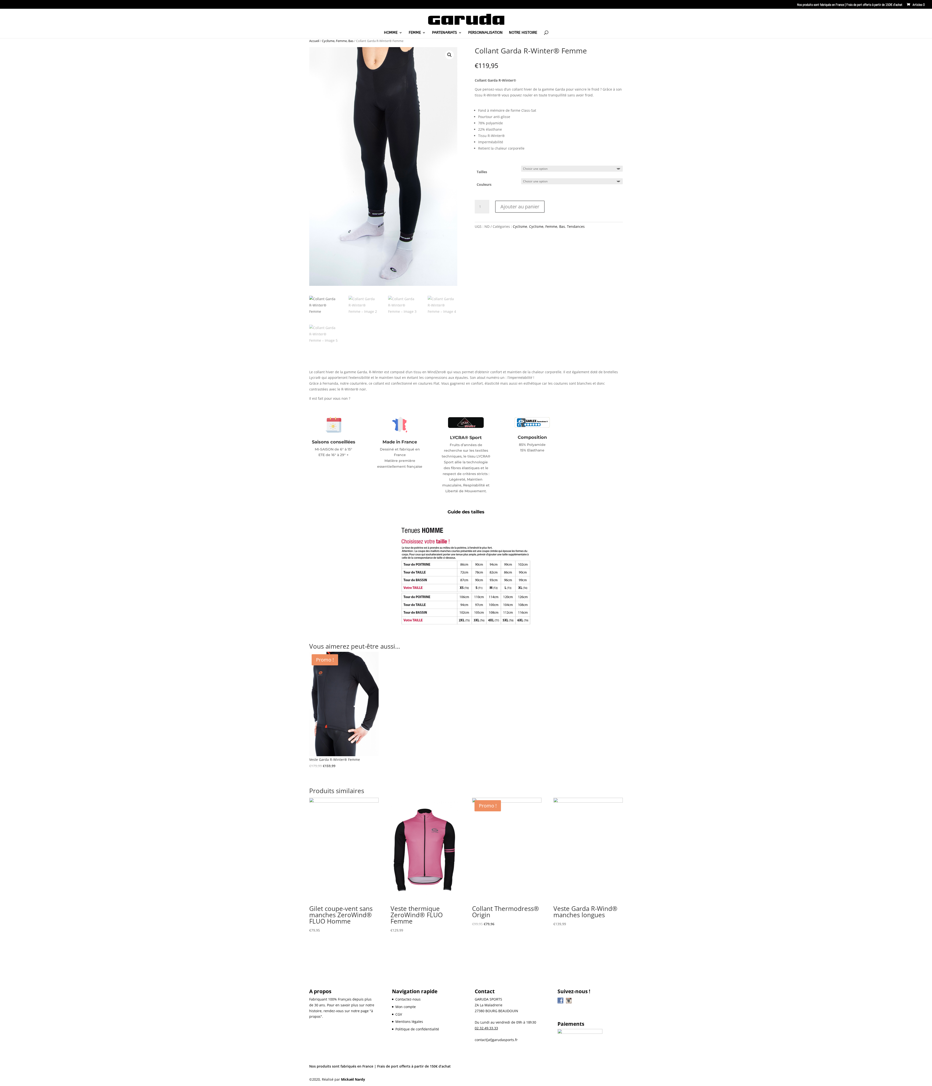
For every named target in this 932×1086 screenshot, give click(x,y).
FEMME (415, 33)
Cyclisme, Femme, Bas (337, 41)
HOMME (391, 33)
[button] (449, 55)
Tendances (576, 226)
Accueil (314, 41)
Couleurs (484, 184)
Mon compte (405, 1006)
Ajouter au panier (519, 206)
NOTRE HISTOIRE (523, 33)
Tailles (482, 172)
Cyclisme (520, 226)
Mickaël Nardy (353, 1079)
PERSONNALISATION (485, 33)
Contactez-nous (408, 999)
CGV (398, 1014)
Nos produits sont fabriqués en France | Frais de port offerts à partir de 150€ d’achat (849, 5)
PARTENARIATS (444, 33)
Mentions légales (409, 1021)
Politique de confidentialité (417, 1029)
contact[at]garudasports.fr (496, 1039)
